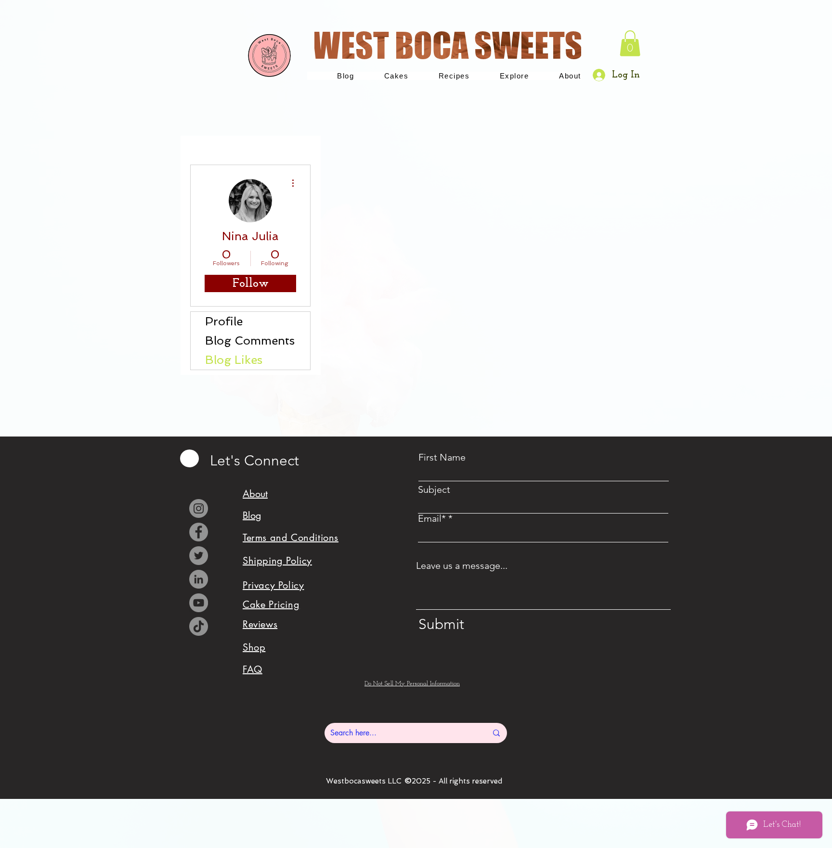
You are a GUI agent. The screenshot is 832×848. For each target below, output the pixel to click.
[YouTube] (198, 602)
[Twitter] (198, 555)
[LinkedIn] (198, 579)
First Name (442, 457)
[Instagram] (198, 508)
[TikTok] (198, 626)
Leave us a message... (461, 565)
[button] (630, 43)
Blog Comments (250, 340)
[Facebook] (198, 532)
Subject (434, 489)
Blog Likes (233, 360)
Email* (432, 518)
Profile (224, 321)
